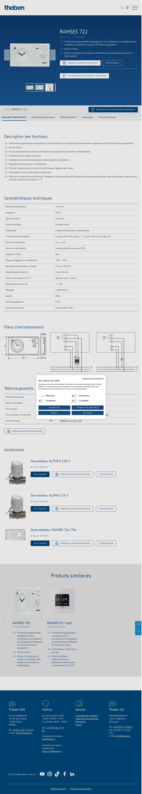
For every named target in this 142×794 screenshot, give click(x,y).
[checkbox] (41, 396)
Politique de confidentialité (93, 379)
